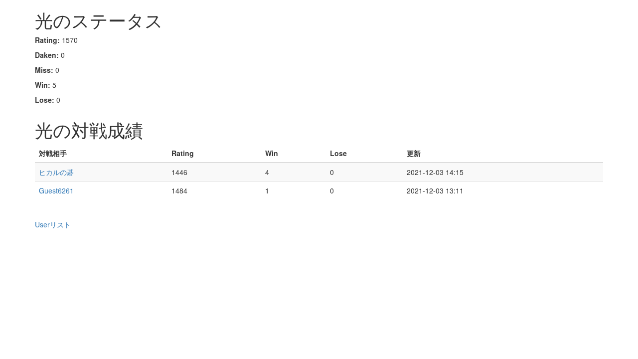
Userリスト (53, 224)
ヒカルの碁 (56, 172)
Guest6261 (56, 190)
